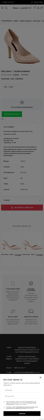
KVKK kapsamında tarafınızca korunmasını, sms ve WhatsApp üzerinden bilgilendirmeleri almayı (22, 407)
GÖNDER (22, 413)
